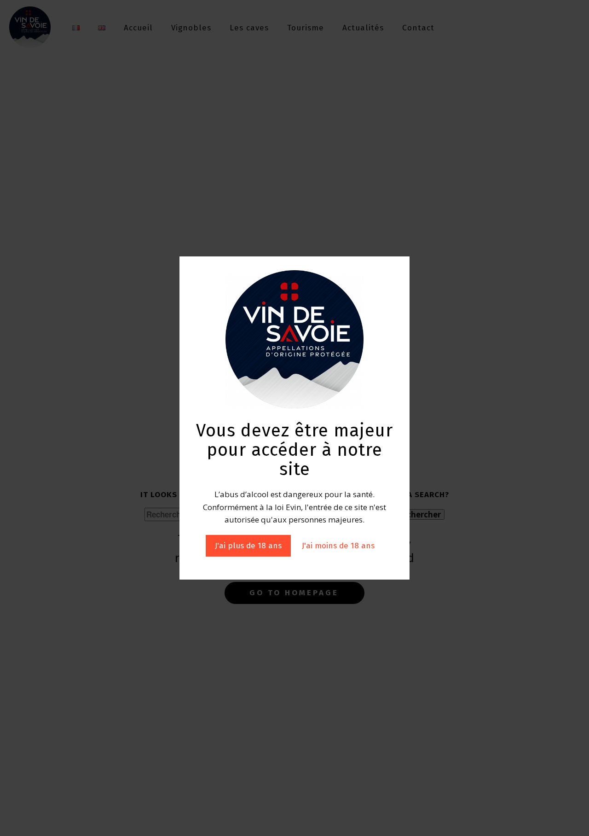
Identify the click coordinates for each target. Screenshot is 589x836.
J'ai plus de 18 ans (248, 546)
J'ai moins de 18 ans (338, 546)
